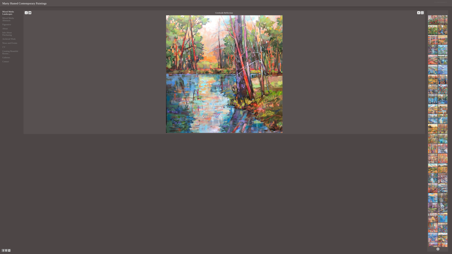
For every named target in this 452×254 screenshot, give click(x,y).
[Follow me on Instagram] (9, 250)
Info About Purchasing (7, 33)
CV (3, 47)
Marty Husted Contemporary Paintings (24, 3)
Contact (5, 61)
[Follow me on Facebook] (3, 250)
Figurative (6, 24)
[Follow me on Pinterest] (6, 250)
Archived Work (9, 39)
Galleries (6, 57)
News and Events (9, 43)
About (5, 28)
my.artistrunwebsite (439, 2)
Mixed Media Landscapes (8, 12)
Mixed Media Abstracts (8, 19)
